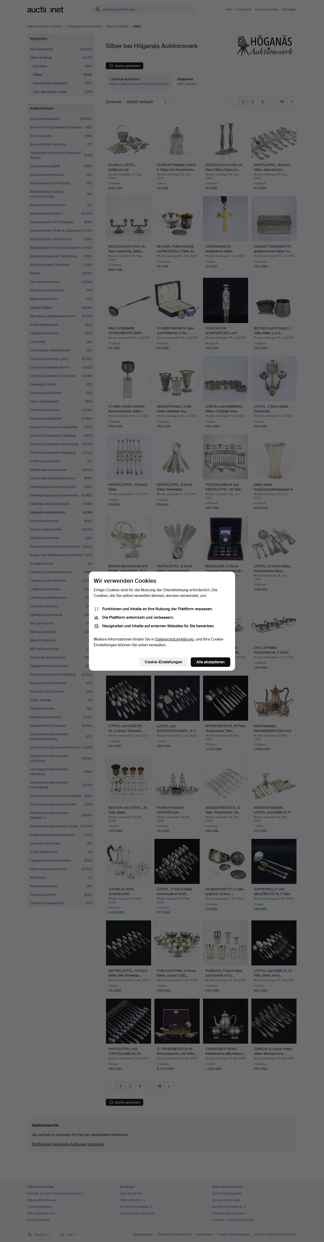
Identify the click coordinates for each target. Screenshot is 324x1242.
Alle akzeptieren (210, 662)
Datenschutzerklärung (174, 639)
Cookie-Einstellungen (163, 662)
